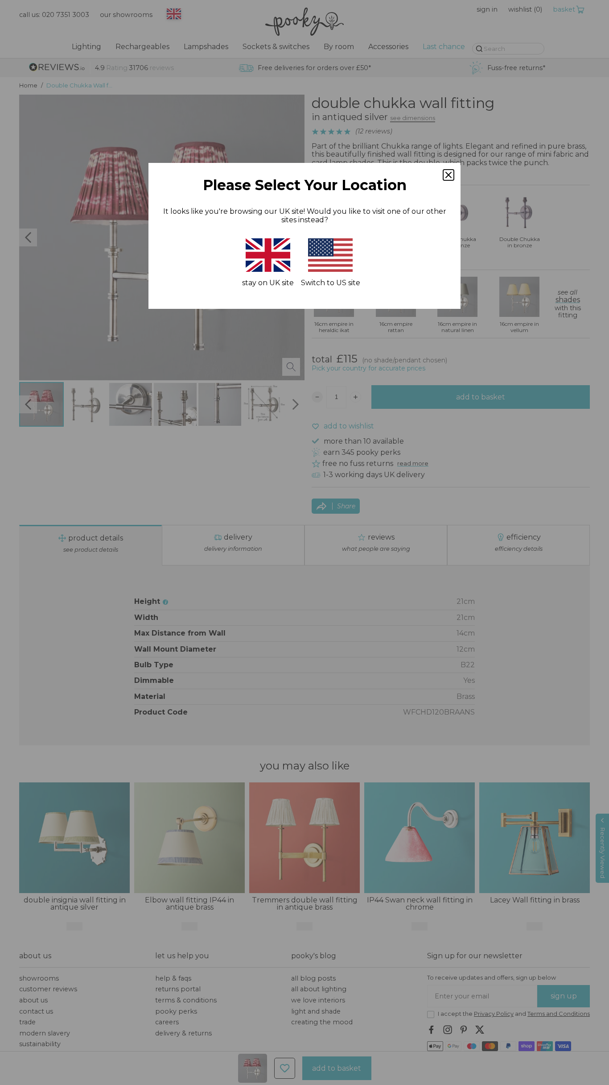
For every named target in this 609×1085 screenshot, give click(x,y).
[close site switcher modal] (448, 175)
